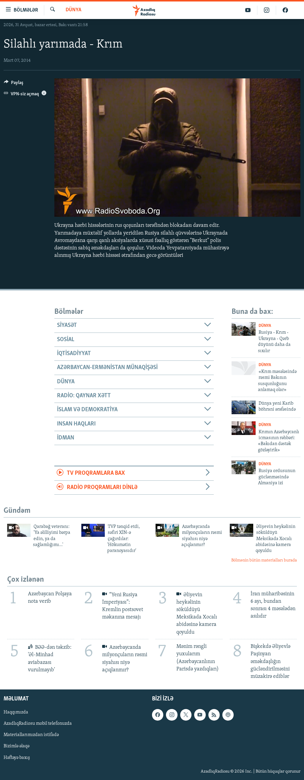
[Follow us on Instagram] (171, 715)
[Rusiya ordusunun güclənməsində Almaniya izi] (244, 467)
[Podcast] (228, 715)
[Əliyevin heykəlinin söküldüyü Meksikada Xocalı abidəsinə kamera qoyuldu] (241, 530)
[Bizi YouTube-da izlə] (248, 10)
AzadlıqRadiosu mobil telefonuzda (38, 724)
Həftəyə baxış (17, 757)
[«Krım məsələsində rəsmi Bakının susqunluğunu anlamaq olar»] (244, 368)
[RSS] (214, 715)
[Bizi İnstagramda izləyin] (266, 10)
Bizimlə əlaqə (16, 746)
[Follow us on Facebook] (157, 715)
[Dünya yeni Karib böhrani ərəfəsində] (244, 407)
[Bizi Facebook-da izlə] (285, 10)
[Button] (13, 84)
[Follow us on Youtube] (199, 715)
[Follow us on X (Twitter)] (185, 715)
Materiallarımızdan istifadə (31, 735)
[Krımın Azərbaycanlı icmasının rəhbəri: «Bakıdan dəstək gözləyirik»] (244, 428)
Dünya (73, 10)
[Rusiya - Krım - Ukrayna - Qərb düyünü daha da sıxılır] (244, 329)
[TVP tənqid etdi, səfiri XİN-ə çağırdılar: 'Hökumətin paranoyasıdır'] (93, 530)
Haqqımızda (16, 712)
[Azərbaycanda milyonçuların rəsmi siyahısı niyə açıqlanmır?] (167, 530)
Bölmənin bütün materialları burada (264, 560)
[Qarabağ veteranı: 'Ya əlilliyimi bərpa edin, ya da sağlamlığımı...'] (19, 530)
